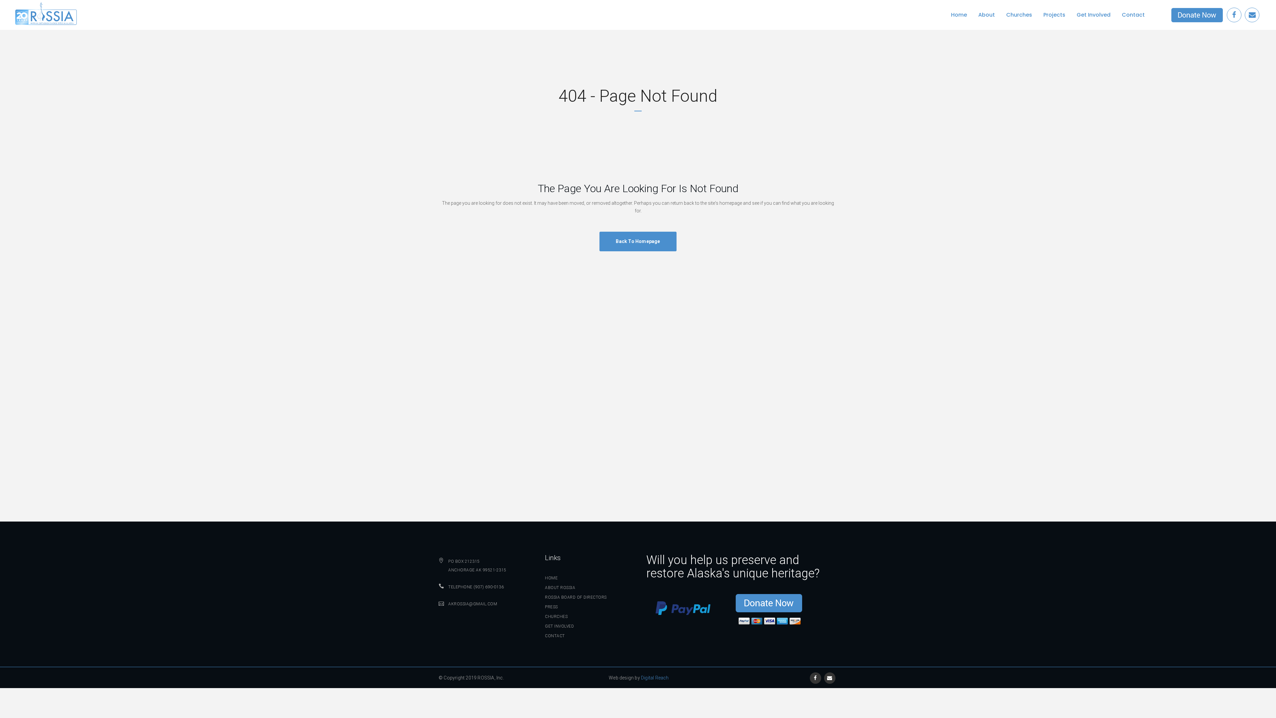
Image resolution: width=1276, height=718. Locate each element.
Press (551, 607)
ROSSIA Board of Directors (576, 597)
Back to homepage (638, 241)
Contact (555, 636)
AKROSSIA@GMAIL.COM (472, 604)
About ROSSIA (560, 588)
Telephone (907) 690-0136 (476, 587)
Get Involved (559, 626)
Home (551, 578)
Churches (556, 617)
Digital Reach (655, 677)
